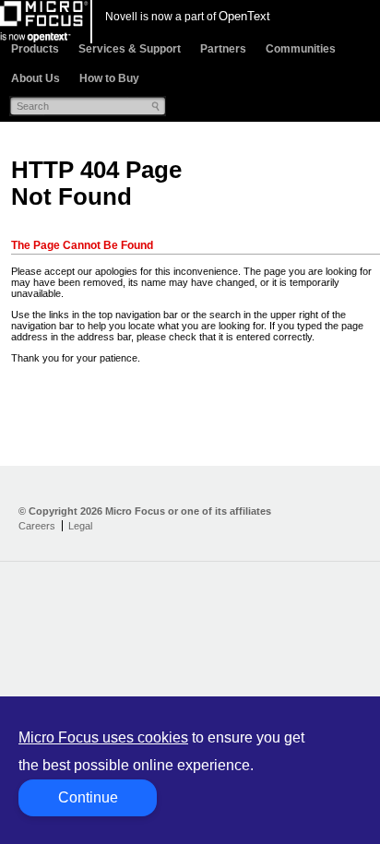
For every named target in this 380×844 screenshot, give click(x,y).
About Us (35, 78)
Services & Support (129, 48)
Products (35, 48)
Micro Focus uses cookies (103, 737)
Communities (301, 48)
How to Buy (109, 78)
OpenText (244, 16)
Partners (223, 48)
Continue (88, 797)
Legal (80, 525)
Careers (36, 525)
